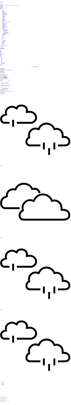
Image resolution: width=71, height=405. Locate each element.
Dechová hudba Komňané (6, 29)
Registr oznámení (3, 20)
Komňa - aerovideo (3, 63)
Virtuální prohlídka (4, 40)
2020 (1, 61)
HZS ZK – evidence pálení (4, 26)
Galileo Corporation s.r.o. (5, 398)
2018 (1, 62)
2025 (2, 36)
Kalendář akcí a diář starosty (4, 23)
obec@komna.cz (1, 3)
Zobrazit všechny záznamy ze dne (5, 83)
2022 (1, 60)
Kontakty (3, 42)
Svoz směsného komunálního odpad (5, 85)
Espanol (12, 5)
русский (15, 5)
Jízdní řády (3, 25)
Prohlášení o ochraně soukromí (7, 401)
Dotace (3, 21)
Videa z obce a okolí (4, 41)
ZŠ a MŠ (3, 28)
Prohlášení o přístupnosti (2, 401)
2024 (1, 59)
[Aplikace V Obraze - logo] (2, 69)
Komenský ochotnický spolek (6, 30)
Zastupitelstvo (3, 16)
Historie (3, 11)
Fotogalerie (2, 35)
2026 (1, 58)
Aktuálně (2, 22)
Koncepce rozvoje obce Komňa (5, 14)
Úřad (1, 15)
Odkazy (3, 43)
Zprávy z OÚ (2, 44)
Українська (18, 5)
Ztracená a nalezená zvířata (4, 27)
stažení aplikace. (6, 45)
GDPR (3, 18)
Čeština (2, 5)
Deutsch (7, 5)
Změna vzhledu (1, 400)
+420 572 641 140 (1, 2)
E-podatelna (3, 17)
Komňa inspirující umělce (4, 12)
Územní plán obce (4, 13)
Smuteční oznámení (4, 24)
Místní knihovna (3, 33)
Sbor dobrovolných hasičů (6, 32)
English (4, 5)
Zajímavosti (3, 10)
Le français (10, 5)
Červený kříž (5, 31)
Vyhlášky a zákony (4, 19)
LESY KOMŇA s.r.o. (4, 34)
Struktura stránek (4, 400)
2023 (2, 37)
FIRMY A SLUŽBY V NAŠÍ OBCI (3, 76)
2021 (2, 38)
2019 (2, 39)
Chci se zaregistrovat (2, 91)
